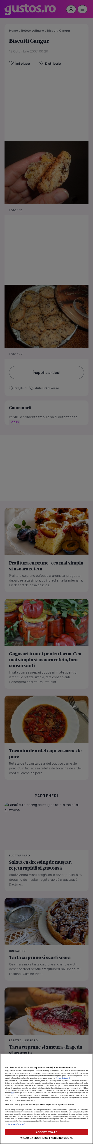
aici (12, 1093)
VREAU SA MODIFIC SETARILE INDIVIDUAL (46, 1137)
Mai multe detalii (63, 1078)
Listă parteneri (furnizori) (15, 1124)
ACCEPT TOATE (46, 1132)
